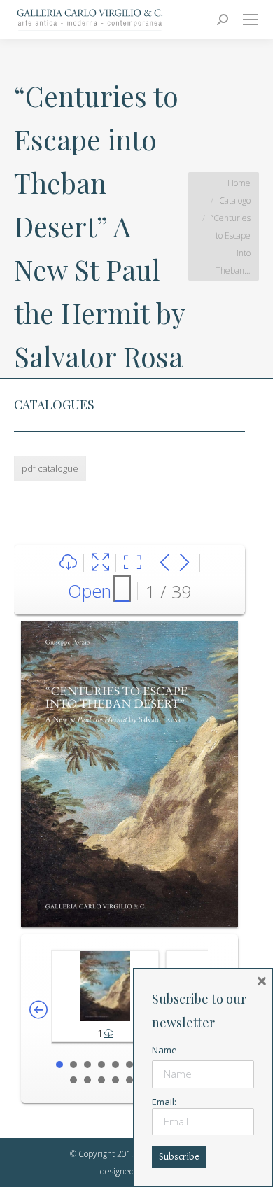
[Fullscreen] (100, 563)
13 (87, 1079)
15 (115, 1079)
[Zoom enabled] (132, 563)
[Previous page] (165, 563)
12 (73, 1079)
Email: (164, 1101)
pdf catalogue (50, 468)
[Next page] (184, 563)
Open (89, 591)
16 (129, 1079)
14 (101, 1079)
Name (164, 1050)
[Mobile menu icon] (250, 19)
